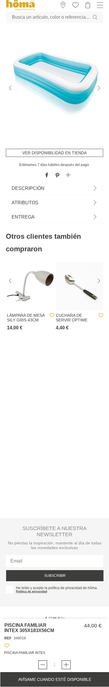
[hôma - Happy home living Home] (20, 9)
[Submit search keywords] (95, 17)
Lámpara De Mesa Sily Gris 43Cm (25, 317)
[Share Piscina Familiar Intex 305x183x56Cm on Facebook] (46, 175)
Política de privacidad (31, 591)
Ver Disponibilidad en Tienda (54, 152)
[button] (68, 175)
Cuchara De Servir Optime (71, 317)
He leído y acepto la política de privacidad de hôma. (57, 588)
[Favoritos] (7, 646)
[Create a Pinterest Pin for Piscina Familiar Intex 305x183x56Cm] (57, 175)
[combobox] (54, 17)
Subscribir (55, 576)
